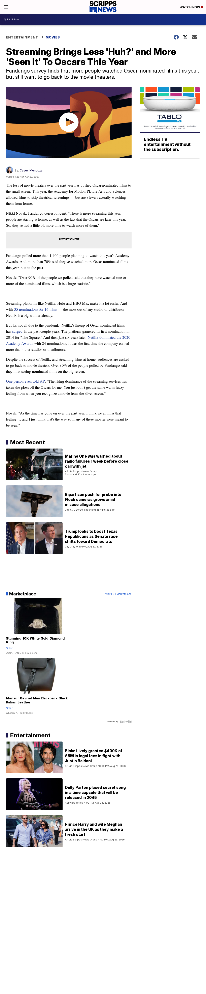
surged (17, 331)
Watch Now (190, 7)
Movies (53, 37)
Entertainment (22, 37)
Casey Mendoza (31, 170)
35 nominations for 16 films (35, 309)
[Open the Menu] (6, 7)
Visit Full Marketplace (118, 593)
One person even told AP (25, 381)
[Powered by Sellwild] (126, 721)
